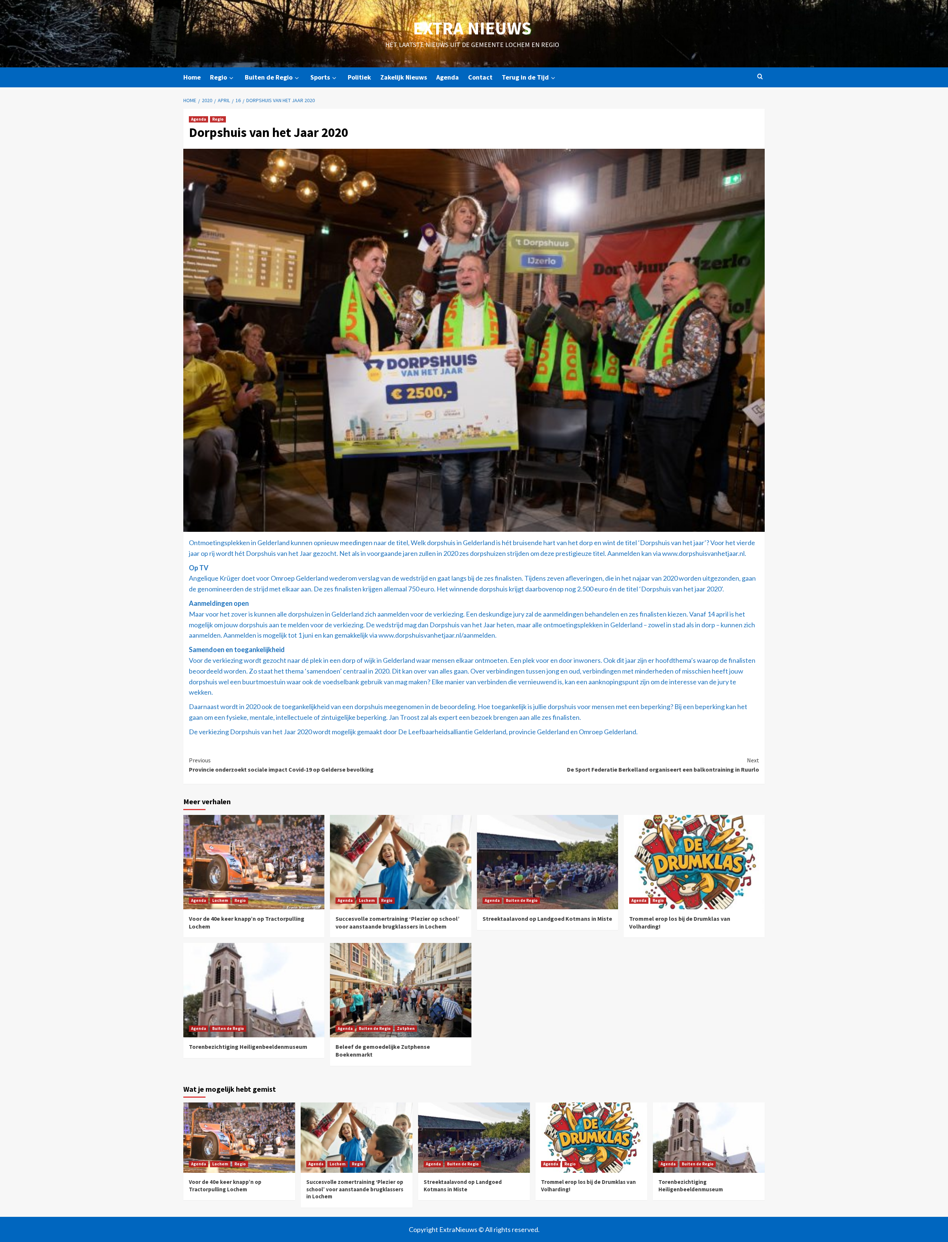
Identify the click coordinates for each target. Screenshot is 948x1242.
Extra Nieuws (472, 28)
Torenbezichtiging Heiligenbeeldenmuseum (248, 1046)
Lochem (220, 900)
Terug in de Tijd (525, 77)
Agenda (447, 77)
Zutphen (406, 1028)
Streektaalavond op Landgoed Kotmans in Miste (547, 918)
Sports (320, 77)
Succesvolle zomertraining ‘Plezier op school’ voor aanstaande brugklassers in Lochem (398, 922)
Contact (480, 77)
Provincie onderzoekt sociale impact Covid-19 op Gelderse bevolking (281, 764)
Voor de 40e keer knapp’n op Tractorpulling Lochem (225, 1185)
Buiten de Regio (269, 77)
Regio (218, 77)
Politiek (359, 77)
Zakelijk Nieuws (403, 77)
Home (192, 77)
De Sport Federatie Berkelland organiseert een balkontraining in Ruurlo (663, 764)
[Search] (760, 76)
